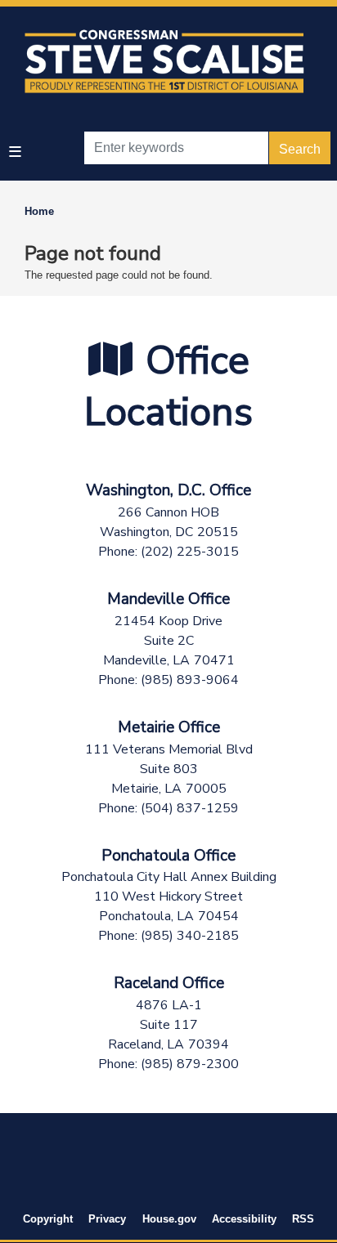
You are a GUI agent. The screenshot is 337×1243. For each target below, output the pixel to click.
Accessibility (244, 1219)
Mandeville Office (168, 599)
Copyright (48, 1219)
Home (39, 211)
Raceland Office (169, 983)
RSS (303, 1219)
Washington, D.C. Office (168, 490)
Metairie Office (169, 727)
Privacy (107, 1219)
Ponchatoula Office (168, 855)
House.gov (169, 1219)
